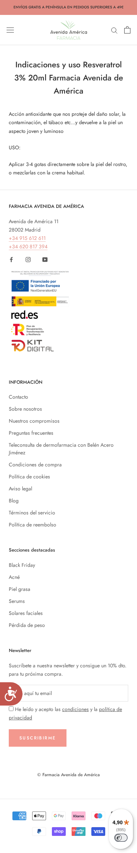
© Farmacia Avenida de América (68, 774)
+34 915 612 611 (27, 238)
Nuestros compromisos (34, 420)
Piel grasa (19, 589)
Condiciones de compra (35, 464)
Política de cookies (29, 476)
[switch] (121, 838)
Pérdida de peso (27, 625)
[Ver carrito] (127, 29)
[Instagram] (28, 259)
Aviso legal (20, 488)
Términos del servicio (32, 512)
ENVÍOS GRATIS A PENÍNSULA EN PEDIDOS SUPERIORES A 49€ (68, 7)
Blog (14, 500)
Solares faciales (26, 613)
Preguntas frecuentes (31, 433)
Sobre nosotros (25, 408)
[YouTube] (44, 259)
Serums (17, 601)
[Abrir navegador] (10, 30)
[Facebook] (11, 259)
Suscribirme (37, 738)
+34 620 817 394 (28, 246)
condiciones (75, 709)
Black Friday (22, 565)
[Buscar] (114, 30)
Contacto (18, 396)
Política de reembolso (32, 524)
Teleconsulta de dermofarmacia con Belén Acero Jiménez (61, 448)
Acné (14, 577)
